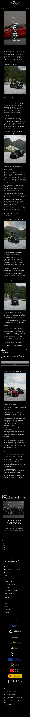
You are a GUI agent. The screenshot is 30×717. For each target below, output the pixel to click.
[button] (3, 349)
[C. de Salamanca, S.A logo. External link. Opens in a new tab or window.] (3, 350)
